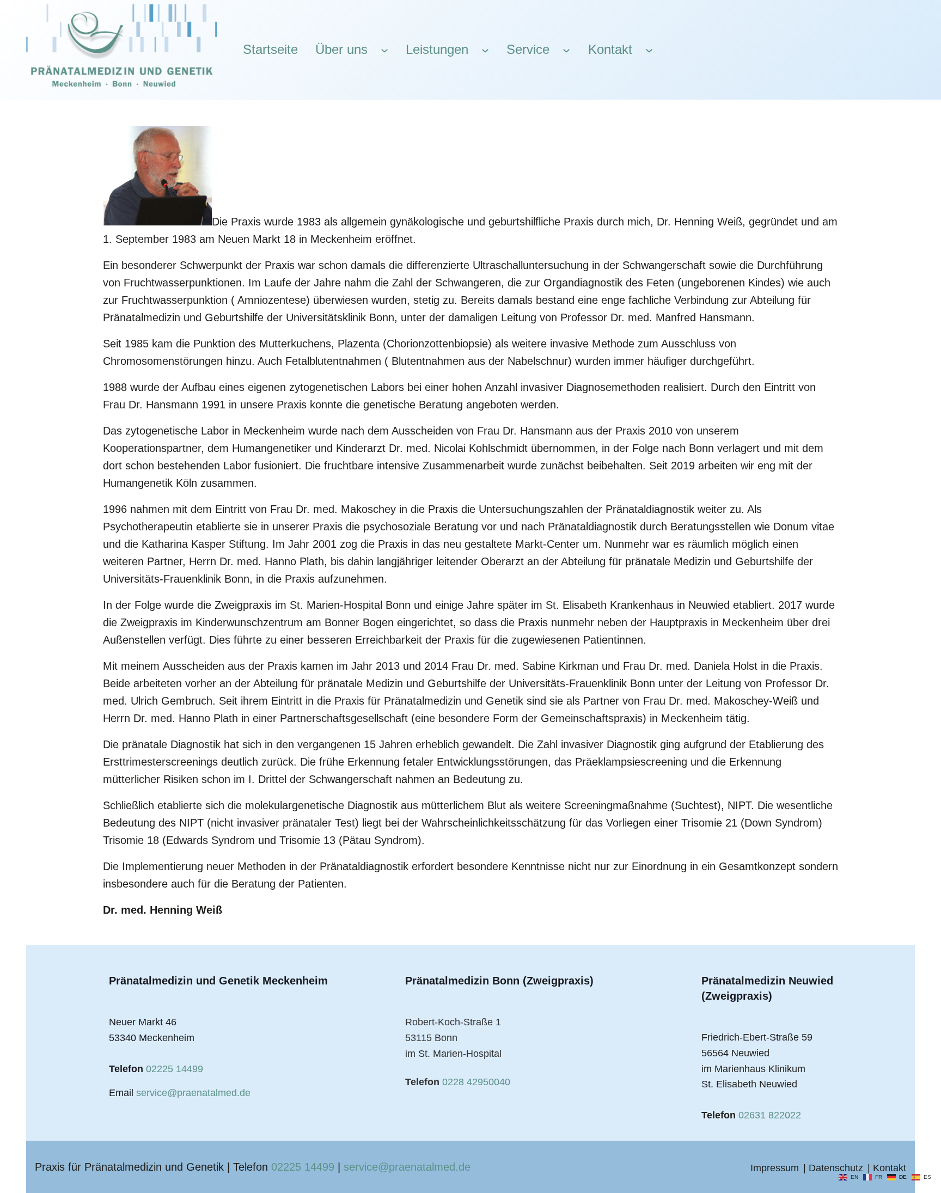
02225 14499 (174, 1068)
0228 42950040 (476, 1081)
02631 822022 (769, 1115)
